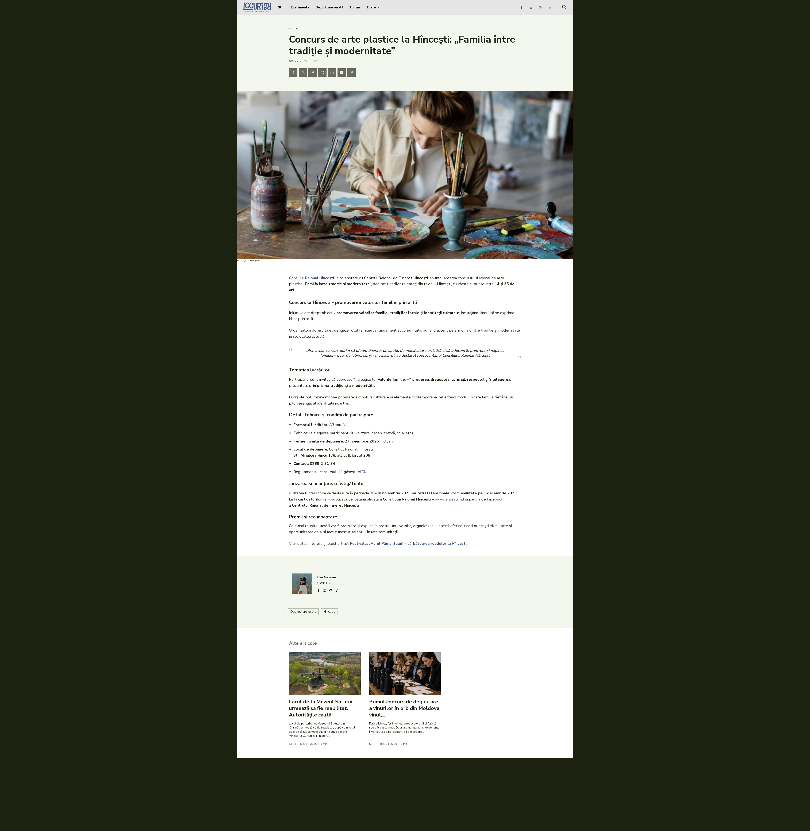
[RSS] (540, 7)
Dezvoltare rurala (303, 611)
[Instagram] (531, 7)
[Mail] (330, 589)
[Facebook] (521, 7)
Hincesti (329, 611)
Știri (293, 29)
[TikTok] (550, 7)
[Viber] (351, 72)
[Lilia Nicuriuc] (302, 583)
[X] (303, 72)
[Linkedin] (332, 72)
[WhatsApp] (322, 72)
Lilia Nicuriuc (327, 577)
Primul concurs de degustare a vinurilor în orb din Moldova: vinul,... (404, 708)
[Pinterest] (312, 72)
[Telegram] (342, 72)
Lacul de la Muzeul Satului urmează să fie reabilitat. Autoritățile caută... (320, 708)
